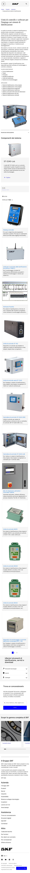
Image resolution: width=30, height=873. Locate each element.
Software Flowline (8, 306)
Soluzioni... (13, 9)
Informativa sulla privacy (6, 865)
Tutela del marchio (6, 831)
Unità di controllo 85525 (10, 603)
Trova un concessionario (8, 815)
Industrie (3, 794)
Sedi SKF (3, 821)
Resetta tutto (5, 190)
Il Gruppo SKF (5, 785)
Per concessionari (6, 839)
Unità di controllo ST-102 (10, 343)
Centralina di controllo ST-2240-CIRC (14, 417)
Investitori (4, 802)
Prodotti (7, 9)
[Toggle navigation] (4, 4)
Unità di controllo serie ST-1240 (12, 380)
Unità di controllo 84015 (10, 529)
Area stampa (5, 807)
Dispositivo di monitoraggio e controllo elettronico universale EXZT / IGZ (14, 640)
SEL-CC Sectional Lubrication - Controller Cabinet (12, 491)
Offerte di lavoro (6, 842)
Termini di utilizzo (12, 863)
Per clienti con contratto (8, 837)
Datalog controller (8, 230)
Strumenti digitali (6, 818)
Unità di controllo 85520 (10, 566)
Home (2, 9)
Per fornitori (4, 834)
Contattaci (4, 823)
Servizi (3, 791)
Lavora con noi (5, 804)
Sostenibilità (4, 796)
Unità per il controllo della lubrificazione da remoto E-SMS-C (15, 267)
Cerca (15, 707)
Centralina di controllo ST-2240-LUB (14, 454)
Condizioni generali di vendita (8, 867)
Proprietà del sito (18, 865)
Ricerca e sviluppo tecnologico (10, 799)
